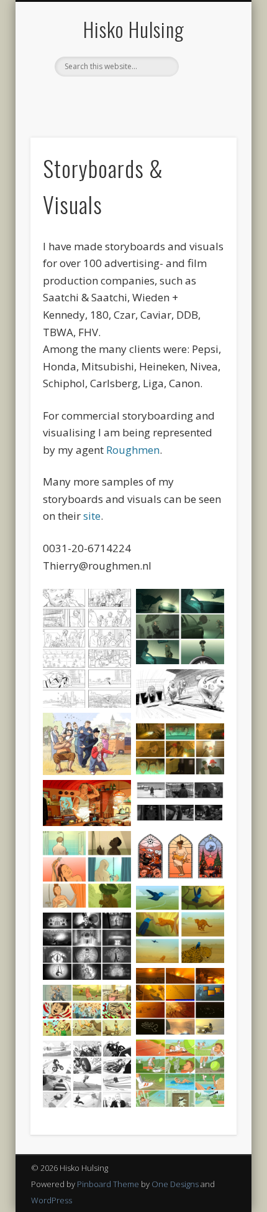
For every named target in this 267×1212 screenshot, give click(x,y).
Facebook (106, 98)
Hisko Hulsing (133, 29)
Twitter (132, 98)
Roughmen (133, 450)
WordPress (51, 1200)
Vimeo (157, 98)
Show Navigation (206, 111)
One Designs (175, 1184)
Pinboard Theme (108, 1184)
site (92, 516)
